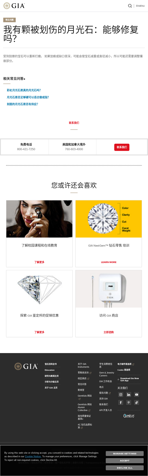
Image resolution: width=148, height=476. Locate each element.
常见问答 (82, 384)
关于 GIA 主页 (51, 388)
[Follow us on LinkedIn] (128, 394)
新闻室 (81, 390)
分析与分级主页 (52, 382)
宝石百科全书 (51, 364)
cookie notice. (33, 456)
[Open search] (130, 6)
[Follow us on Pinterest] (128, 402)
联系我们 (74, 123)
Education (50, 370)
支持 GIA (103, 398)
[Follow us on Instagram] (120, 402)
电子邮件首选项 (124, 364)
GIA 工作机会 (105, 381)
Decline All (125, 467)
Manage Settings (124, 453)
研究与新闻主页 (52, 376)
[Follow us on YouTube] (136, 394)
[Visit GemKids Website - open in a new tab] (129, 416)
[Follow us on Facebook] (120, 394)
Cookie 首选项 (123, 369)
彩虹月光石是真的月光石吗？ (24, 90)
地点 (101, 387)
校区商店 (82, 378)
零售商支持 (83, 372)
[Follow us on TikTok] (136, 402)
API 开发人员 (105, 410)
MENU (141, 6)
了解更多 (39, 262)
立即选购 (109, 332)
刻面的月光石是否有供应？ (23, 104)
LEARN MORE (108, 262)
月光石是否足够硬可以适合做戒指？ (28, 97)
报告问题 (103, 393)
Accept (125, 460)
